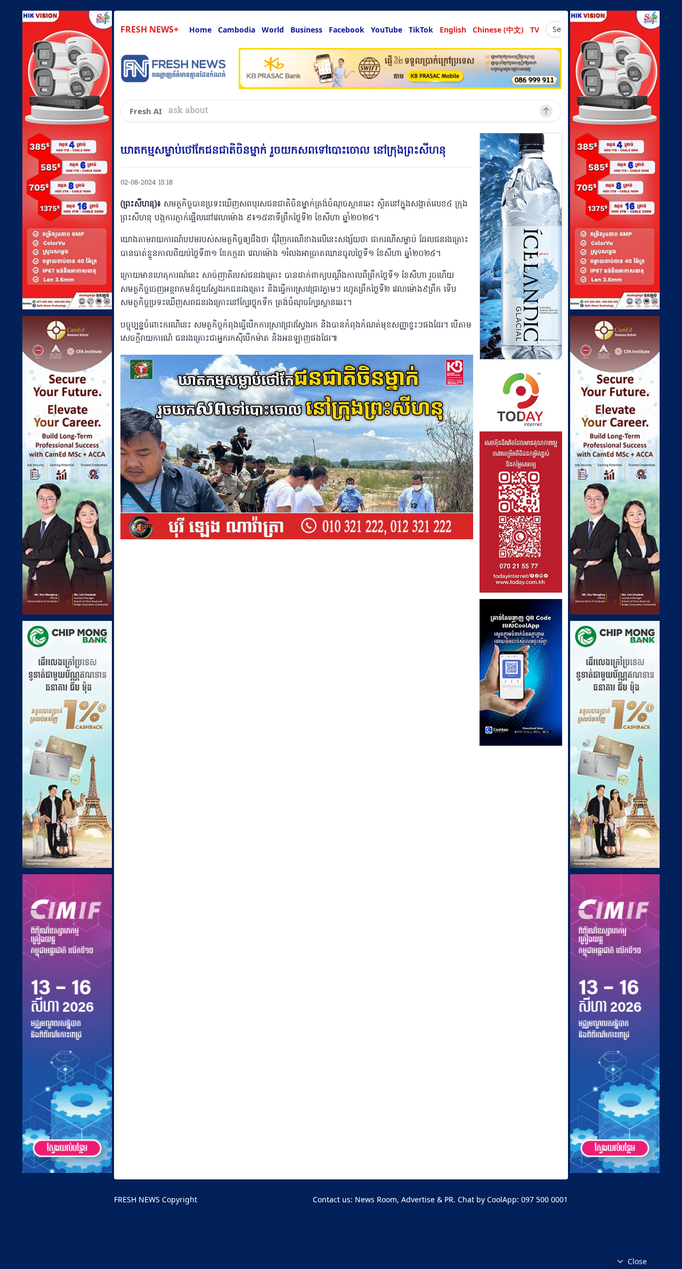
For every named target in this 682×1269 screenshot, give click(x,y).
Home (200, 30)
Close (637, 1261)
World (273, 30)
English (453, 30)
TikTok (421, 30)
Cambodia (236, 30)
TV (534, 30)
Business (306, 30)
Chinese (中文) (498, 30)
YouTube (386, 30)
